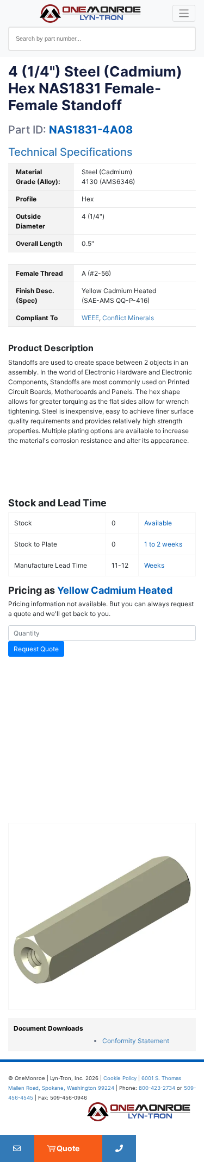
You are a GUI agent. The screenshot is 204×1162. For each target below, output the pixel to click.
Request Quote (36, 649)
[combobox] (102, 39)
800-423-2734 (157, 1088)
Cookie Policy (120, 1078)
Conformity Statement (135, 1041)
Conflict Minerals (128, 318)
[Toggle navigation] (184, 13)
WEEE (90, 318)
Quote (68, 1148)
